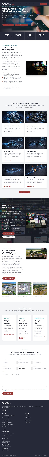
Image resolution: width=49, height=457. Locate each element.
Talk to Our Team (8, 233)
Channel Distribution (6, 420)
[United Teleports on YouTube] (5, 410)
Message (4, 371)
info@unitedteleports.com (7, 435)
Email (18, 359)
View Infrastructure (21, 24)
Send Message (7, 393)
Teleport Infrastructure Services (8, 415)
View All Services (24, 192)
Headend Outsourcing (7, 422)
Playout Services (5, 417)
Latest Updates (28, 420)
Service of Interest (21, 365)
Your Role (34, 365)
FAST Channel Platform (7, 426)
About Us (27, 415)
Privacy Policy (37, 455)
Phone (34, 359)
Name (3, 359)
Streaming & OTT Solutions (8, 424)
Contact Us (27, 422)
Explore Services (8, 24)
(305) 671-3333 (5, 431)
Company (4, 365)
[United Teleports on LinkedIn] (3, 410)
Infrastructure (28, 417)
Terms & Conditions (44, 455)
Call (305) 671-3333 (8, 236)
